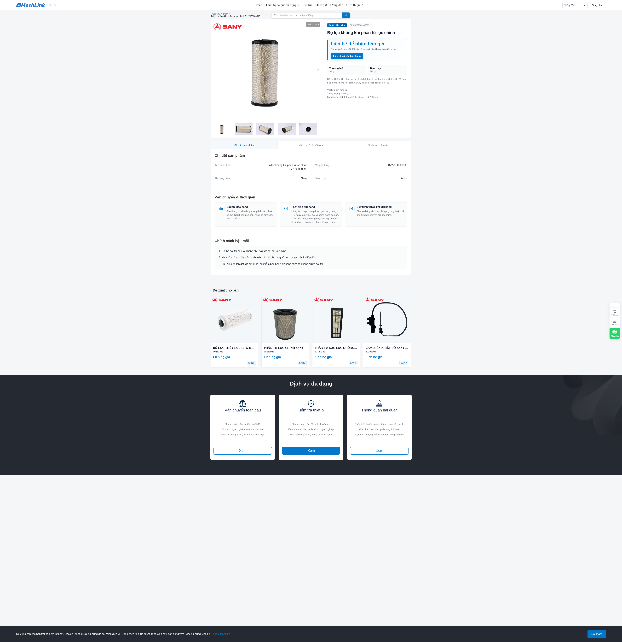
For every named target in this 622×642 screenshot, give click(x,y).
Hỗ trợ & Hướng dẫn (329, 5)
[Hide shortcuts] (614, 306)
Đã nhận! (596, 634)
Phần (259, 5)
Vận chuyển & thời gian (311, 145)
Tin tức (307, 5)
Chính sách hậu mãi (378, 145)
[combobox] (306, 15)
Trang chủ (215, 14)
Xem (242, 451)
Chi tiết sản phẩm (244, 145)
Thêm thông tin (221, 634)
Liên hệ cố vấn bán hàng (347, 56)
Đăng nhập (597, 5)
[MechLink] (30, 5)
